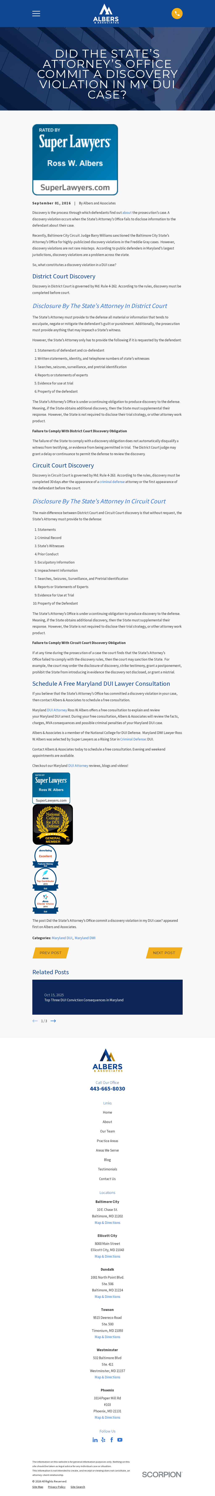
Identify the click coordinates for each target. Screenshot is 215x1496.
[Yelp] (103, 1439)
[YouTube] (119, 1439)
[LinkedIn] (95, 1439)
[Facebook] (111, 1439)
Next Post (164, 953)
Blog (107, 1159)
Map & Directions (107, 1222)
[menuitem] (37, 1487)
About (107, 1121)
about (127, 212)
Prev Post (51, 953)
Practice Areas (107, 1141)
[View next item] (53, 1021)
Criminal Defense (133, 739)
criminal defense (112, 481)
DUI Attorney (57, 710)
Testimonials (107, 1169)
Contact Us (107, 1179)
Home (107, 1112)
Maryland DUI (62, 938)
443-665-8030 (107, 1088)
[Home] (105, 13)
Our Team (107, 1131)
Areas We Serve (107, 1150)
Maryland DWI (85, 938)
